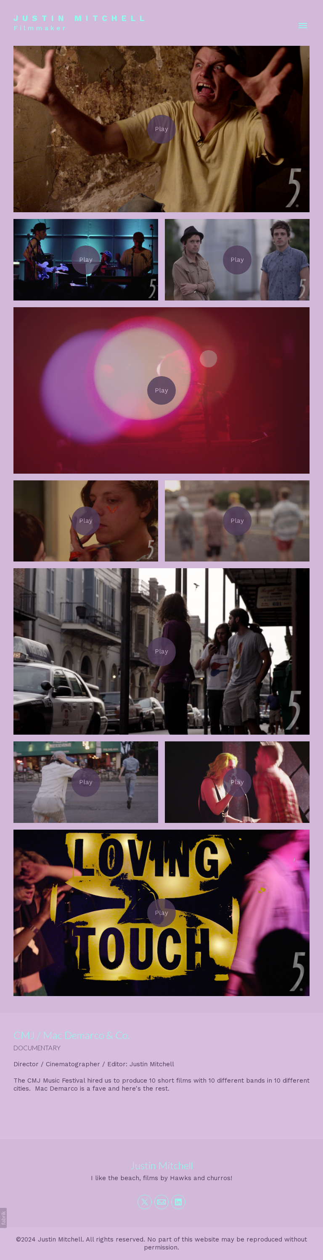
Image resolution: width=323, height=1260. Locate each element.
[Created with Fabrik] (3, 1218)
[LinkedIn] (178, 1202)
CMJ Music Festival (56, 1080)
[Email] (161, 1202)
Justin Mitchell (161, 1165)
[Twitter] (145, 1202)
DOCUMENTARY (37, 1048)
